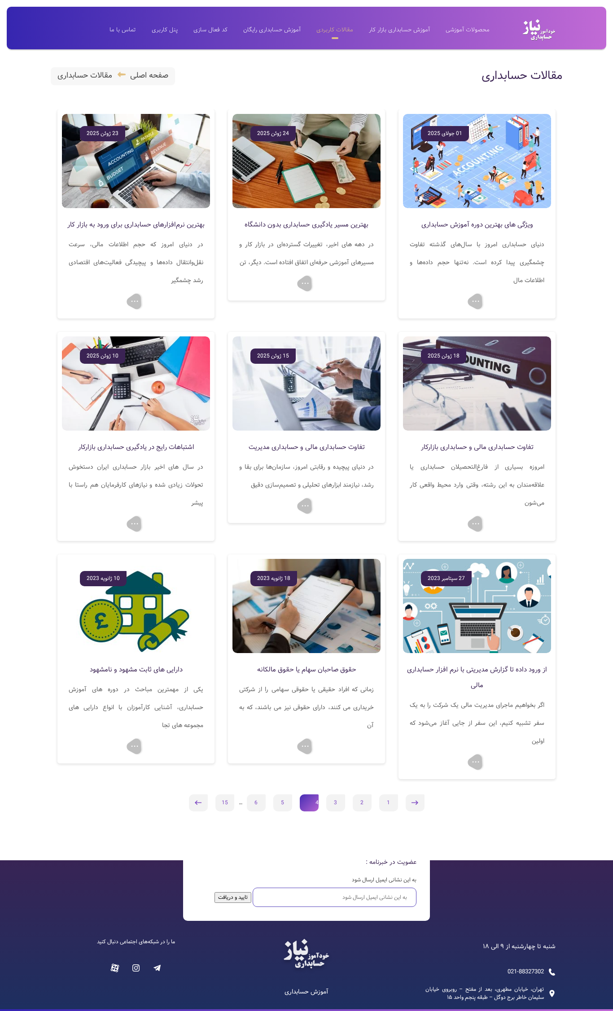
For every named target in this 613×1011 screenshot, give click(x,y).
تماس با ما (122, 30)
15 (225, 802)
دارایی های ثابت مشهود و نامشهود (136, 669)
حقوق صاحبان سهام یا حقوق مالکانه (306, 669)
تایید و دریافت (233, 897)
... (476, 299)
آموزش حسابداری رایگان (272, 30)
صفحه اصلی (149, 76)
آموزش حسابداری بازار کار (399, 30)
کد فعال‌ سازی (210, 30)
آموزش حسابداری (306, 992)
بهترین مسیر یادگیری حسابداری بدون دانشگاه (306, 224)
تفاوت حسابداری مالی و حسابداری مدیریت (307, 447)
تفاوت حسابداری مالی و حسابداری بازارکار (477, 447)
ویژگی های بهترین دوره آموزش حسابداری (477, 224)
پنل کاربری (165, 30)
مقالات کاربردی (334, 30)
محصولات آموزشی (468, 30)
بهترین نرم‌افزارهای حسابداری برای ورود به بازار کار (136, 224)
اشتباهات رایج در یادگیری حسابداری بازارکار (136, 447)
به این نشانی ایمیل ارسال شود (384, 880)
